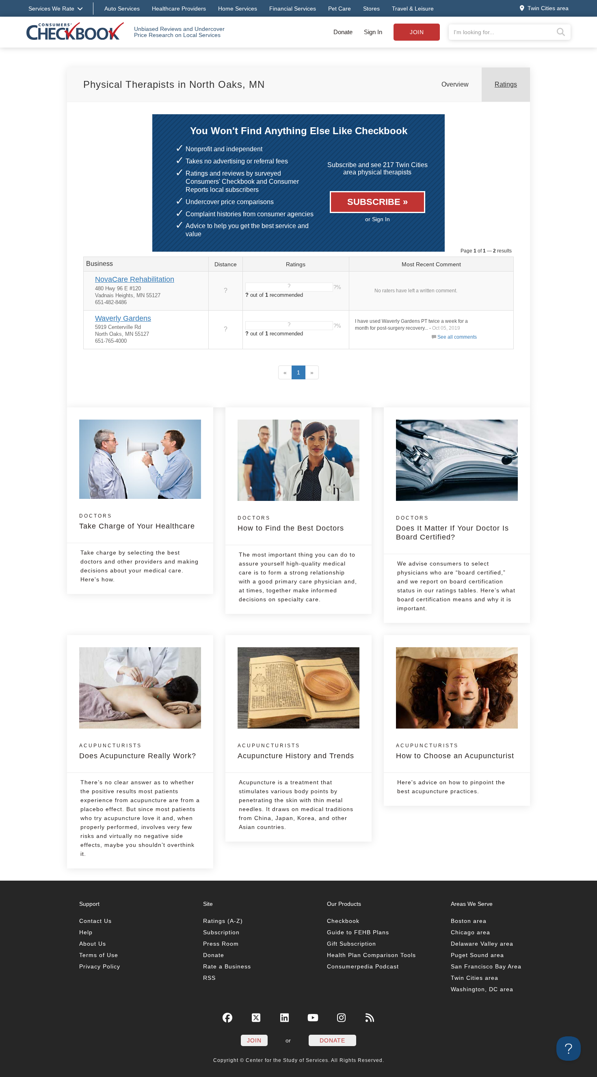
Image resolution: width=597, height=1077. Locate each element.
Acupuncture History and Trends (296, 751)
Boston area (469, 921)
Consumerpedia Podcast (363, 966)
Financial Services (292, 8)
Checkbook (343, 921)
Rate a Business (227, 966)
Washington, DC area (482, 989)
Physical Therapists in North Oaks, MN (174, 84)
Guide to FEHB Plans (358, 932)
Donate (343, 31)
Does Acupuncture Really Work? (137, 751)
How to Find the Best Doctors (291, 523)
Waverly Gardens (123, 318)
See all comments (457, 337)
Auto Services (122, 8)
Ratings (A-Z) (223, 921)
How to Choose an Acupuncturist (455, 751)
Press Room (221, 943)
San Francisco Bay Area (486, 966)
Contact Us (95, 921)
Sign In (373, 31)
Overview (455, 84)
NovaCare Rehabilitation (134, 279)
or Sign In (377, 219)
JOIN (254, 1040)
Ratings (506, 84)
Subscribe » (377, 202)
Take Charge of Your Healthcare (137, 521)
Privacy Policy (99, 966)
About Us (92, 943)
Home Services (237, 8)
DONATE (332, 1040)
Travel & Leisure (413, 8)
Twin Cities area (474, 978)
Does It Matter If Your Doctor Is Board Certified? (452, 528)
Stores (371, 8)
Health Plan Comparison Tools (371, 955)
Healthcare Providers (179, 8)
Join (417, 32)
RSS (209, 978)
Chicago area (470, 932)
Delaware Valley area (482, 943)
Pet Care (339, 8)
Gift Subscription (351, 943)
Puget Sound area (477, 955)
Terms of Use (98, 955)
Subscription (221, 932)
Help (86, 932)
